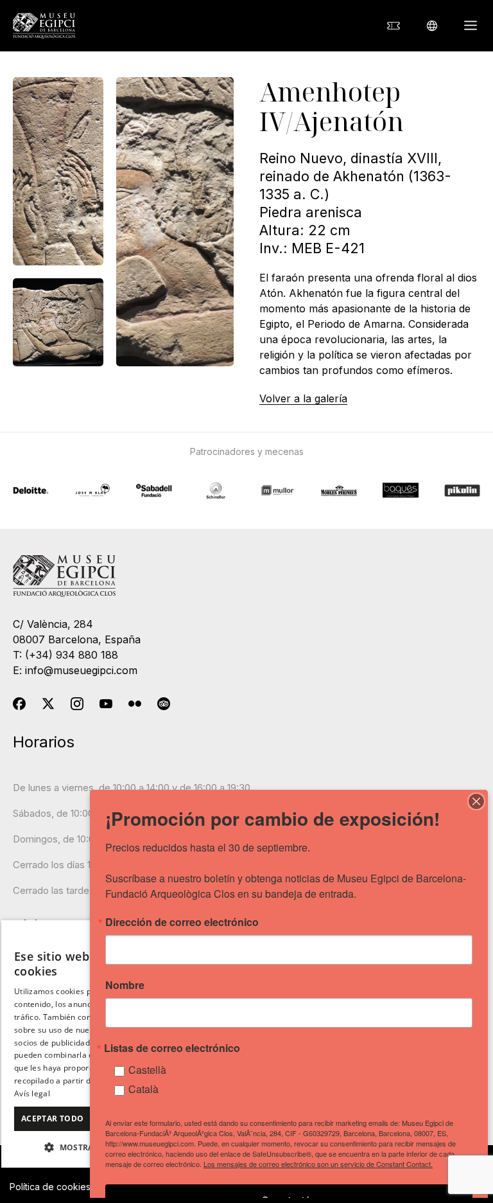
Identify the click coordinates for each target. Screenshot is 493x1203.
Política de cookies (50, 1186)
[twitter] (48, 706)
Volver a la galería (303, 398)
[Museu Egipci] (44, 26)
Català (143, 1089)
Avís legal (32, 1093)
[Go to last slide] (128, 474)
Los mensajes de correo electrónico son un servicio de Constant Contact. (318, 1164)
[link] (393, 26)
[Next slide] (364, 474)
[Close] (476, 801)
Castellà (147, 1069)
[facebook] (19, 706)
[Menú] (470, 25)
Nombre (124, 985)
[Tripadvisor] (163, 706)
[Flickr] (134, 706)
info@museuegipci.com (81, 670)
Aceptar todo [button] (52, 1118)
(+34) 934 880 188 (71, 654)
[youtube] (105, 706)
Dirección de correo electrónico (182, 922)
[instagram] (77, 706)
